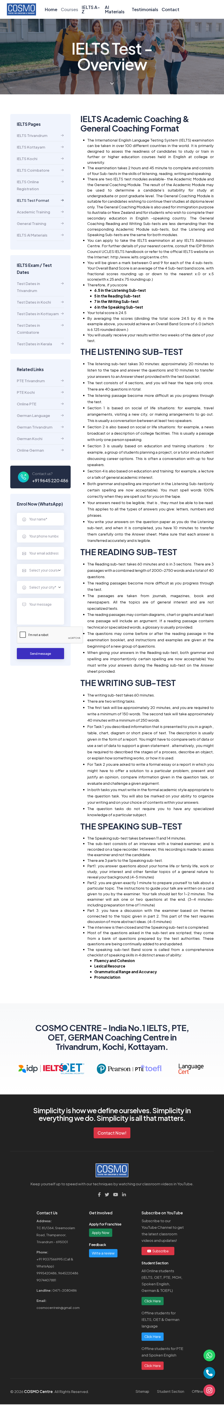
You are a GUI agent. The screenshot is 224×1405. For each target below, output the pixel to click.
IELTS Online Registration (28, 185)
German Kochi (29, 438)
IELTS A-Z (91, 9)
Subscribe (160, 1251)
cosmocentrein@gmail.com (58, 1307)
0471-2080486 (64, 1290)
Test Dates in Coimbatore (28, 329)
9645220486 (68, 1273)
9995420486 (47, 1273)
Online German (30, 450)
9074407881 (46, 1280)
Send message (40, 653)
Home (51, 9)
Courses (69, 9)
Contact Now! (112, 1132)
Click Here (152, 1301)
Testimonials (145, 9)
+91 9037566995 (50, 1259)
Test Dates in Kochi (34, 302)
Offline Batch (203, 1391)
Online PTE (26, 403)
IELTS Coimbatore (33, 170)
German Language (33, 415)
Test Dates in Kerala (34, 343)
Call (67, 1259)
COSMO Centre (38, 1391)
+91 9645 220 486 (50, 480)
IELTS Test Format (33, 200)
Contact (170, 9)
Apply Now (100, 1232)
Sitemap (142, 1391)
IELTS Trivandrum (32, 135)
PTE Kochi (26, 392)
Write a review (103, 1253)
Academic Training (33, 211)
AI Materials (114, 9)
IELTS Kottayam (31, 147)
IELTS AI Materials (32, 235)
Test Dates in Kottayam (38, 313)
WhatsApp (45, 1266)
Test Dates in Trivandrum (28, 287)
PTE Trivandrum (31, 380)
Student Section (170, 1391)
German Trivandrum (34, 427)
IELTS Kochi (27, 158)
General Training (31, 223)
